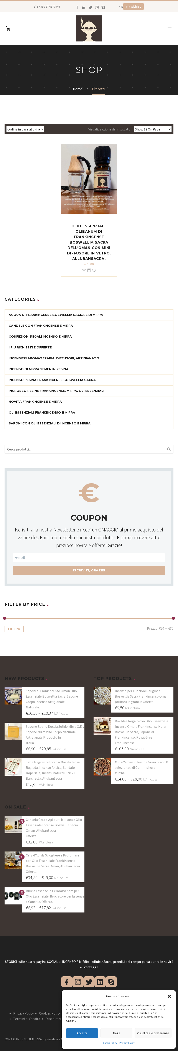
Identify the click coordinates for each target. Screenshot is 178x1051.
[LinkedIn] (84, 7)
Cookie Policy (110, 1042)
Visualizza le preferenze (153, 1033)
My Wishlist (133, 6)
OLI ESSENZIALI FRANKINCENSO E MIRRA (42, 412)
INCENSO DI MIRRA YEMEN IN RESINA (38, 369)
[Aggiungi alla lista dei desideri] (94, 270)
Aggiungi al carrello (84, 270)
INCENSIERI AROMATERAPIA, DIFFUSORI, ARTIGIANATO (54, 358)
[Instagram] (97, 7)
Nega (116, 1033)
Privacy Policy (127, 1042)
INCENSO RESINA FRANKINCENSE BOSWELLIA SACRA (52, 380)
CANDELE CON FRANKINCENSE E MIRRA (41, 326)
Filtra (14, 629)
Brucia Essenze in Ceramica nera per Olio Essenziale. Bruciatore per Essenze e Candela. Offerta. (55, 896)
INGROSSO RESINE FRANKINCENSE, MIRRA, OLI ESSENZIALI (56, 391)
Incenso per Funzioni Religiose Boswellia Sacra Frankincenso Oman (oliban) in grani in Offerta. (141, 696)
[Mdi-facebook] (66, 981)
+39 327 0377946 (49, 6)
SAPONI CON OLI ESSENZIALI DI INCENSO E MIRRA (50, 423)
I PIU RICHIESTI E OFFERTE (30, 347)
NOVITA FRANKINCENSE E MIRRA (35, 402)
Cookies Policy (50, 1013)
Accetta (82, 1033)
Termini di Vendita (26, 1018)
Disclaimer (53, 1018)
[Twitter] (90, 7)
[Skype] (103, 7)
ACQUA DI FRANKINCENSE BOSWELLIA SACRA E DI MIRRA (56, 315)
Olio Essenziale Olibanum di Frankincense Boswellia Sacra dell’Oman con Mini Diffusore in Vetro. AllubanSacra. (89, 242)
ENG (124, 6)
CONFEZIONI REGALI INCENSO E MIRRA (40, 336)
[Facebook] (77, 7)
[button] (169, 996)
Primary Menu (169, 29)
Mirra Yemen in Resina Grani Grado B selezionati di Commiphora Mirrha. (141, 767)
